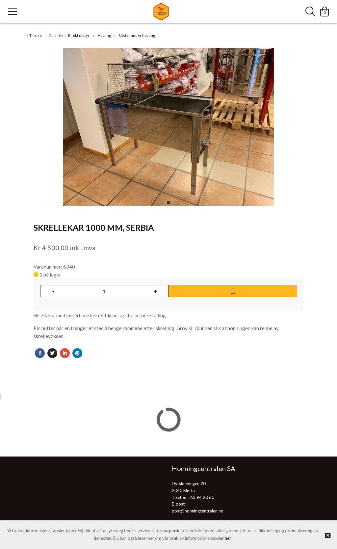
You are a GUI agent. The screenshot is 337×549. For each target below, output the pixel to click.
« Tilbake (34, 35)
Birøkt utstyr (79, 35)
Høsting (104, 35)
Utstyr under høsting (137, 35)
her (228, 538)
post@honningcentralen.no (197, 510)
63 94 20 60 (202, 497)
